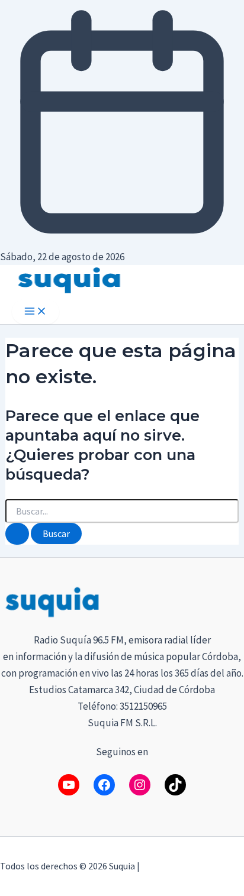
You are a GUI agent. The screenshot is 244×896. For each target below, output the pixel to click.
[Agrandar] (229, 600)
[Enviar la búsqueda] (17, 534)
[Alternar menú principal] (35, 311)
